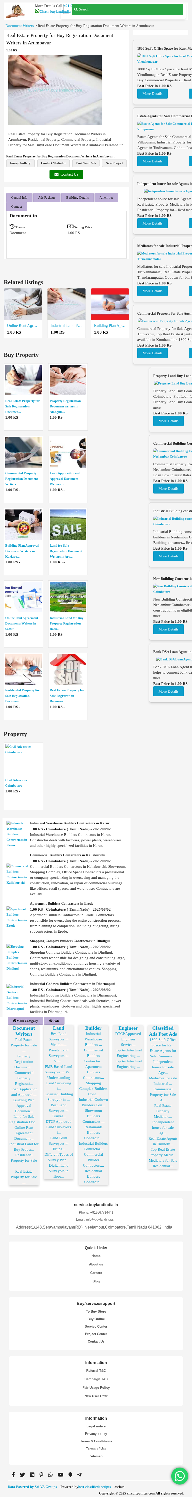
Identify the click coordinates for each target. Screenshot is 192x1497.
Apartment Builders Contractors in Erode (61, 903)
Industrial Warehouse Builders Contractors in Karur (70, 823)
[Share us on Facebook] (13, 1475)
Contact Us (69, 174)
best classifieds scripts (94, 1487)
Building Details (77, 197)
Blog (96, 1281)
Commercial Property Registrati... (24, 1078)
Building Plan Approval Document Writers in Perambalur (110, 325)
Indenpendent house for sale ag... (163, 1127)
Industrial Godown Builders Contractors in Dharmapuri (72, 984)
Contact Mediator (53, 163)
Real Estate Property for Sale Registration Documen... (22, 406)
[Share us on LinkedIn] (32, 1475)
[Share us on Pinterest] (41, 1475)
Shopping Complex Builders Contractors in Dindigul (70, 941)
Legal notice (96, 1426)
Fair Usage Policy (96, 1387)
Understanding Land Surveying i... (58, 1083)
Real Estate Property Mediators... (163, 1111)
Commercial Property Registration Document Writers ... (21, 478)
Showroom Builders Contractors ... (93, 1116)
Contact (16, 206)
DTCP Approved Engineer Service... (128, 1039)
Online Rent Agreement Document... (24, 1132)
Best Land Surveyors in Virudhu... (58, 1039)
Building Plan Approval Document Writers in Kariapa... (22, 551)
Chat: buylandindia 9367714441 (66, 11)
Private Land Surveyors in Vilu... (58, 1055)
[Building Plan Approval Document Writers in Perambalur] (110, 304)
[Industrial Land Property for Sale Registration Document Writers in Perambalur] (67, 304)
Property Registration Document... (24, 1061)
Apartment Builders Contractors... (93, 1072)
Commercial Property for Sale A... (163, 1094)
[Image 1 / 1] (55, 90)
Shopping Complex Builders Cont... (93, 1088)
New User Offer (96, 1396)
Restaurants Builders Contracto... (93, 1132)
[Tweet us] (22, 1475)
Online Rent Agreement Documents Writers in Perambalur (23, 325)
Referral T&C (96, 1370)
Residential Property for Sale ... (24, 1160)
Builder (93, 1028)
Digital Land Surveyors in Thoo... (58, 1170)
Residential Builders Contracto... (93, 1176)
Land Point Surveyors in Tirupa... (58, 1143)
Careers (96, 1273)
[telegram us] (79, 1475)
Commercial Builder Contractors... (93, 1159)
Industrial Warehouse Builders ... (93, 1039)
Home (96, 1256)
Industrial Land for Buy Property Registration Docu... (67, 623)
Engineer (128, 1028)
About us (96, 1264)
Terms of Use (96, 1449)
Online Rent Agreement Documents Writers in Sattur (21, 623)
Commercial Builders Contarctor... (93, 1055)
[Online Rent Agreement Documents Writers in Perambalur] (23, 304)
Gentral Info (19, 197)
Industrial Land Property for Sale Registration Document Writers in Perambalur (66, 325)
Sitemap (96, 1456)
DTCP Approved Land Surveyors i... (59, 1127)
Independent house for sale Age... (163, 1067)
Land (58, 1028)
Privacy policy (96, 1434)
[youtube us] (60, 1475)
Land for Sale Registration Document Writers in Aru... (66, 551)
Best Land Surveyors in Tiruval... (58, 1110)
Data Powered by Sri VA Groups (32, 1487)
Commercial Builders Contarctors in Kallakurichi (67, 855)
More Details (152, 94)
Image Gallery (20, 163)
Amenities (106, 197)
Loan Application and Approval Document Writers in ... (65, 478)
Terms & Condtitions (96, 1441)
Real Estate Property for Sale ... (24, 1045)
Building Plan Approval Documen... (23, 1105)
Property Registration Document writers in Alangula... (65, 406)
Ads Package (47, 197)
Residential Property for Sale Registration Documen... (22, 695)
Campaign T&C (96, 1379)
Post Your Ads (86, 163)
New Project (114, 163)
